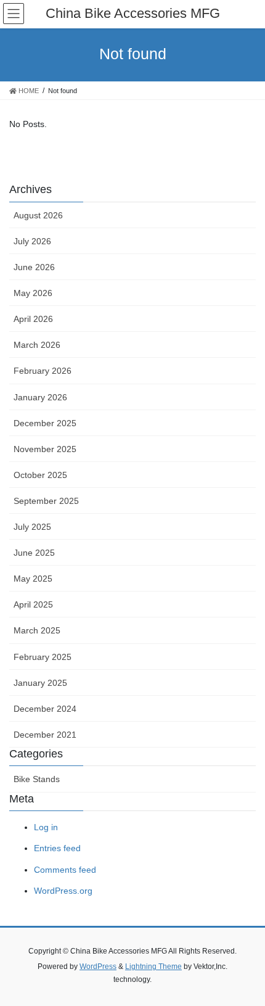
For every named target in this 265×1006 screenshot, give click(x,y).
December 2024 (45, 709)
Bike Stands (37, 779)
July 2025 (32, 527)
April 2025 (33, 604)
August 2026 (38, 215)
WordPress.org (63, 891)
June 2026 (34, 267)
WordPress (98, 966)
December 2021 (45, 735)
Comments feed (65, 870)
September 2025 (46, 501)
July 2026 (32, 241)
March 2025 (37, 630)
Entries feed (57, 848)
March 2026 (37, 345)
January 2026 (40, 397)
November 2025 (45, 449)
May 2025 (33, 578)
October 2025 (40, 475)
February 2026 (42, 371)
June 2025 (34, 553)
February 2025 (42, 657)
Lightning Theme (153, 966)
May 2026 (33, 293)
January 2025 (40, 683)
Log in (46, 827)
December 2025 (45, 423)
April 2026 (33, 319)
